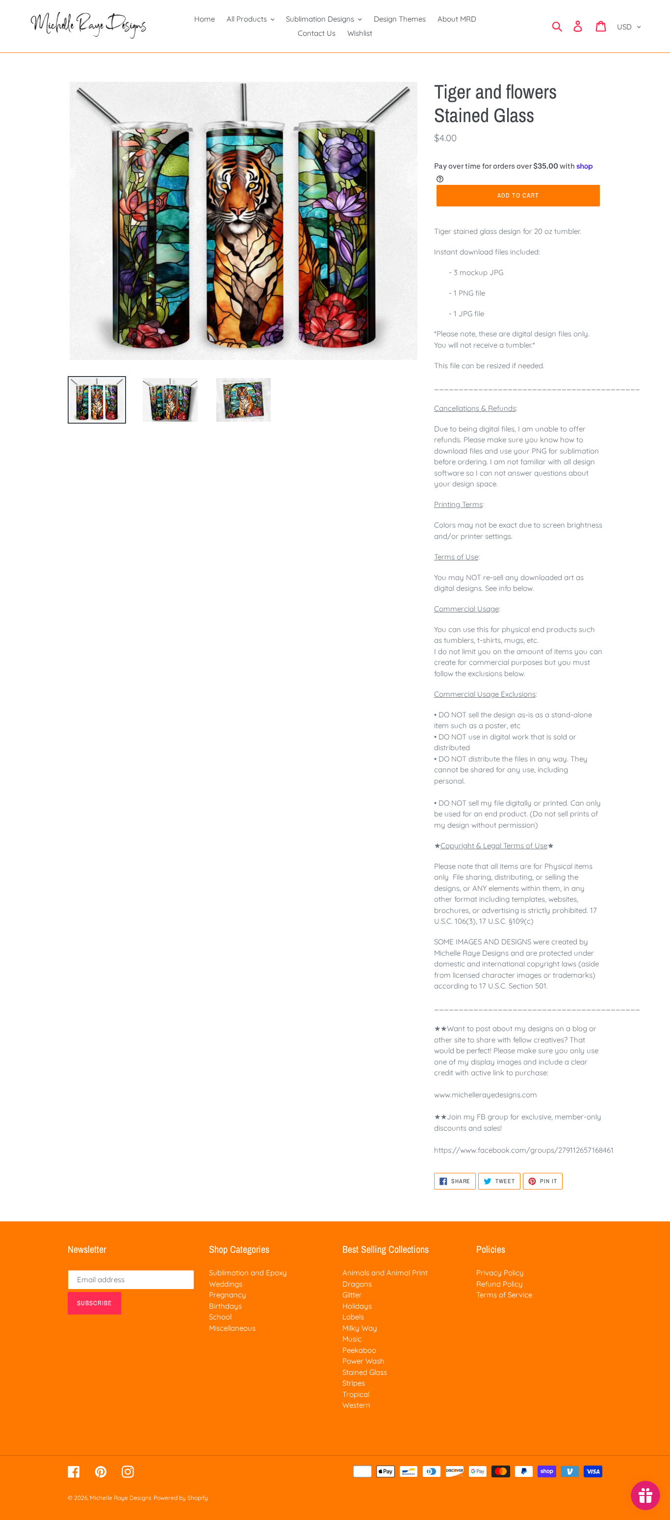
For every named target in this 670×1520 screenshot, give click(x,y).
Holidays (357, 1306)
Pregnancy (227, 1294)
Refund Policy (499, 1284)
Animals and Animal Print (385, 1272)
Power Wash (363, 1361)
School (220, 1316)
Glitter (352, 1294)
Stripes (353, 1383)
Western (356, 1405)
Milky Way (359, 1328)
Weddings (225, 1284)
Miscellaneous (232, 1328)
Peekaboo (359, 1350)
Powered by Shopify (181, 1497)
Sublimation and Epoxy (248, 1272)
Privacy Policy (500, 1272)
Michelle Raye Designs (121, 1497)
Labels (353, 1316)
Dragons (357, 1284)
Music (351, 1338)
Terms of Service (504, 1294)
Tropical (355, 1394)
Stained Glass (364, 1372)
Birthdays (225, 1306)
